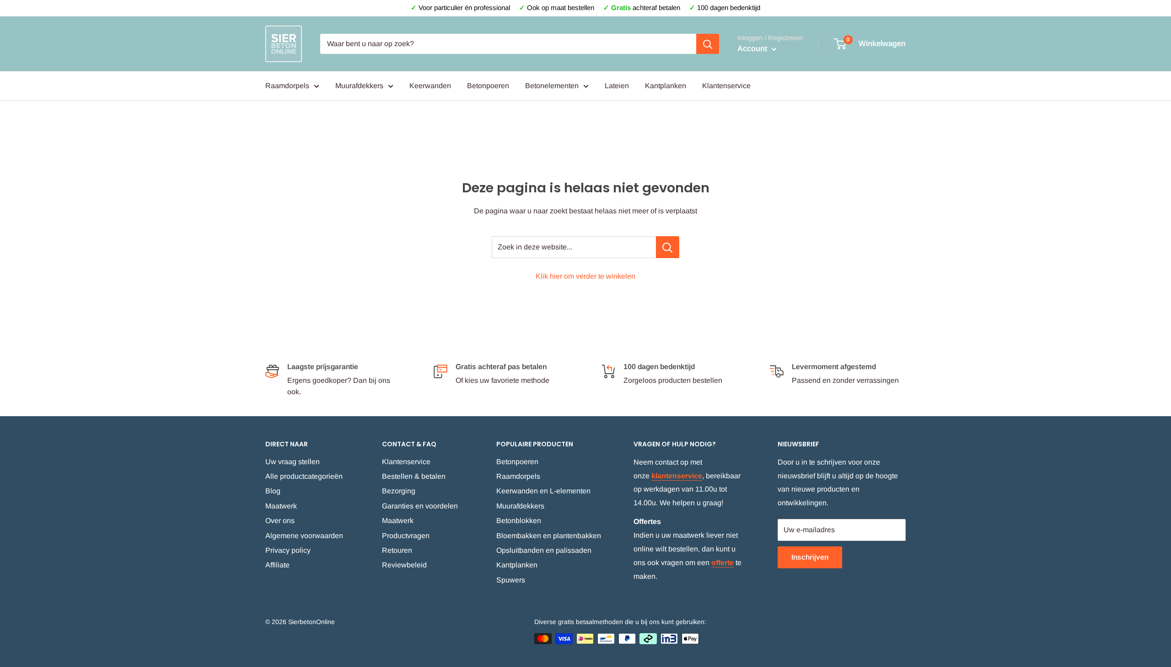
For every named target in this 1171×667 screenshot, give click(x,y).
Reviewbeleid (404, 565)
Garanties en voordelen (420, 506)
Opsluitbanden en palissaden (543, 550)
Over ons (280, 520)
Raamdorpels (287, 86)
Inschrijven (809, 557)
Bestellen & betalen (414, 476)
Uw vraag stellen (292, 462)
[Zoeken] (707, 44)
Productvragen (406, 536)
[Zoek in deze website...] (667, 247)
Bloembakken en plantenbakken (548, 536)
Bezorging (398, 491)
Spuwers (510, 580)
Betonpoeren (488, 86)
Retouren (397, 550)
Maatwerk (281, 506)
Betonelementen (552, 86)
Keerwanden (430, 86)
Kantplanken (665, 86)
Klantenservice (726, 86)
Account (753, 48)
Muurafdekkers (359, 86)
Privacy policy (288, 550)
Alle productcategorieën (304, 476)
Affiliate (277, 565)
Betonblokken (518, 520)
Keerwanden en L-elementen (543, 491)
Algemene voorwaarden (304, 536)
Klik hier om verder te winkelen (585, 276)
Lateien (617, 86)
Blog (272, 491)
